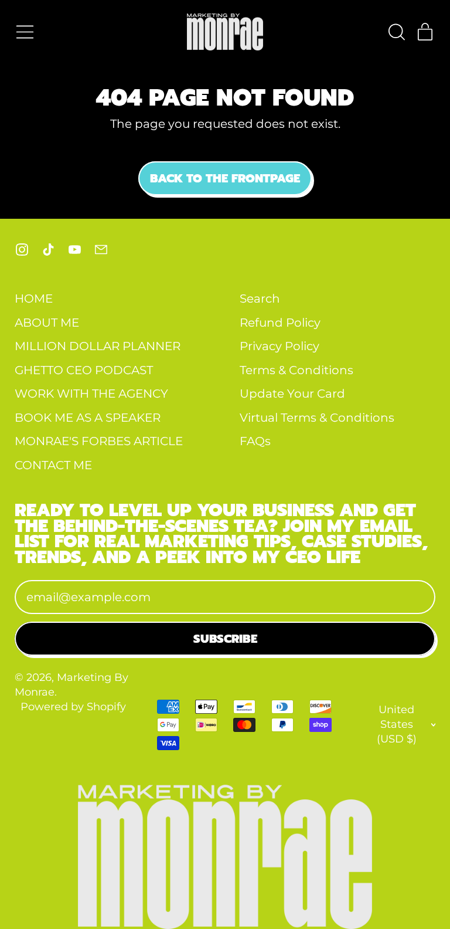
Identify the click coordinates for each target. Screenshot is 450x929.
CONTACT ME (53, 465)
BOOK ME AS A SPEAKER (88, 418)
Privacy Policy (279, 346)
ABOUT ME (47, 323)
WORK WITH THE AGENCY (91, 393)
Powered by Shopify (73, 706)
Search (260, 298)
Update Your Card (292, 393)
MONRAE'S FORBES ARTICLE (99, 441)
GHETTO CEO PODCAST (84, 370)
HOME (34, 298)
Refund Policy (280, 323)
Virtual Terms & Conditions (317, 418)
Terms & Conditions (296, 370)
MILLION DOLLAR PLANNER (97, 346)
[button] (396, 32)
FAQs (255, 441)
